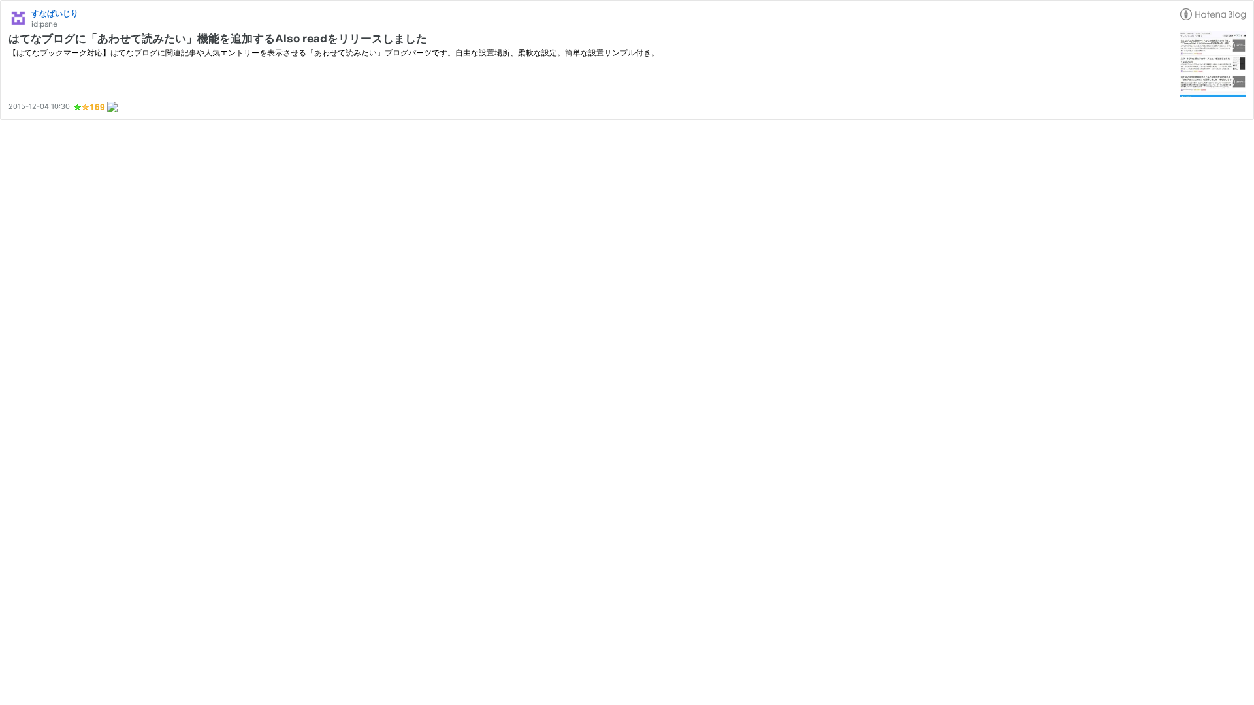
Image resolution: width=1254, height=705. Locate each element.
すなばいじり (54, 13)
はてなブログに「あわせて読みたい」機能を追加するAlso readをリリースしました (217, 38)
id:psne (44, 24)
